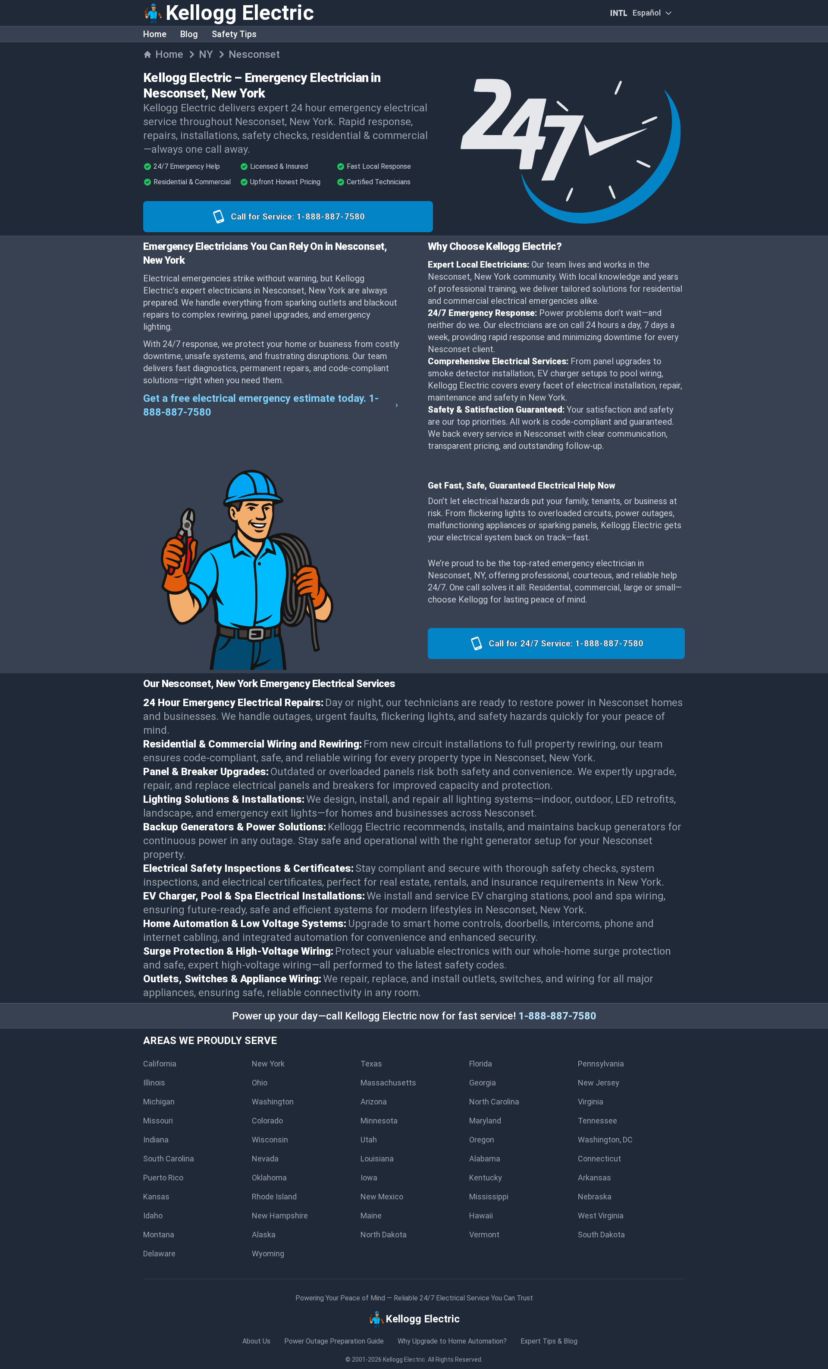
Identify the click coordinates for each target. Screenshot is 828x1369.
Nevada (265, 1158)
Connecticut (599, 1158)
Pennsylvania (601, 1063)
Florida (480, 1063)
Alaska (264, 1234)
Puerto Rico (163, 1177)
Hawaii (481, 1215)
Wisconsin (270, 1139)
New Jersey (598, 1082)
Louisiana (377, 1158)
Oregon (481, 1139)
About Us (256, 1341)
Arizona (374, 1101)
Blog (189, 34)
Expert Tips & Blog (549, 1341)
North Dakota (384, 1234)
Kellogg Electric (404, 1359)
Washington (273, 1101)
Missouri (158, 1120)
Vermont (484, 1234)
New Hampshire (280, 1215)
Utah (369, 1139)
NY (206, 54)
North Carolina (494, 1101)
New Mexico (382, 1196)
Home (154, 34)
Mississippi (488, 1196)
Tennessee (597, 1120)
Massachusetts (388, 1082)
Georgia (482, 1082)
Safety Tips (234, 34)
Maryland (485, 1120)
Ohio (259, 1082)
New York (268, 1063)
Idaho (153, 1215)
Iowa (369, 1177)
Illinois (154, 1082)
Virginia (590, 1101)
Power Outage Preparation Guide (334, 1341)
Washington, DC (605, 1139)
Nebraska (595, 1196)
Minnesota (379, 1120)
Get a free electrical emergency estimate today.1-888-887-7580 (261, 405)
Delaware (159, 1253)
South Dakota (601, 1234)
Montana (158, 1234)
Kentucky (485, 1177)
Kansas (156, 1196)
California (159, 1063)
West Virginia (601, 1215)
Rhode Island (274, 1196)
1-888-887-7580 (557, 1016)
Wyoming (268, 1253)
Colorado (267, 1120)
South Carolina (168, 1158)
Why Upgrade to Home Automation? (452, 1341)
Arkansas (594, 1177)
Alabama (484, 1158)
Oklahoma (269, 1177)
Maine (371, 1215)
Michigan (159, 1101)
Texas (371, 1063)
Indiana (156, 1139)
